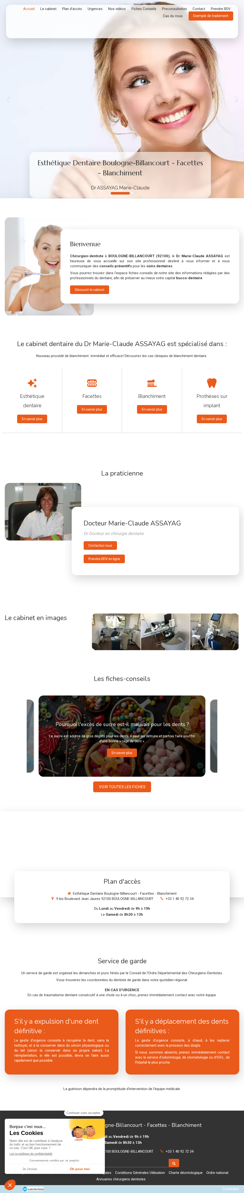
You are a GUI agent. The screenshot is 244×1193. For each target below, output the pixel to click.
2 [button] (132, 193)
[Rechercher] (174, 1163)
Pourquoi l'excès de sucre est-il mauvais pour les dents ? (122, 724)
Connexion (231, 1188)
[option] (122, 99)
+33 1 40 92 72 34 (179, 899)
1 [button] (120, 193)
